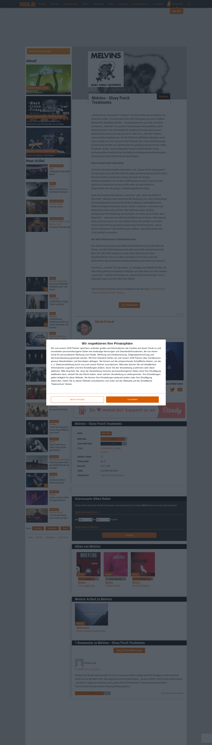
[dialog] (106, 372)
